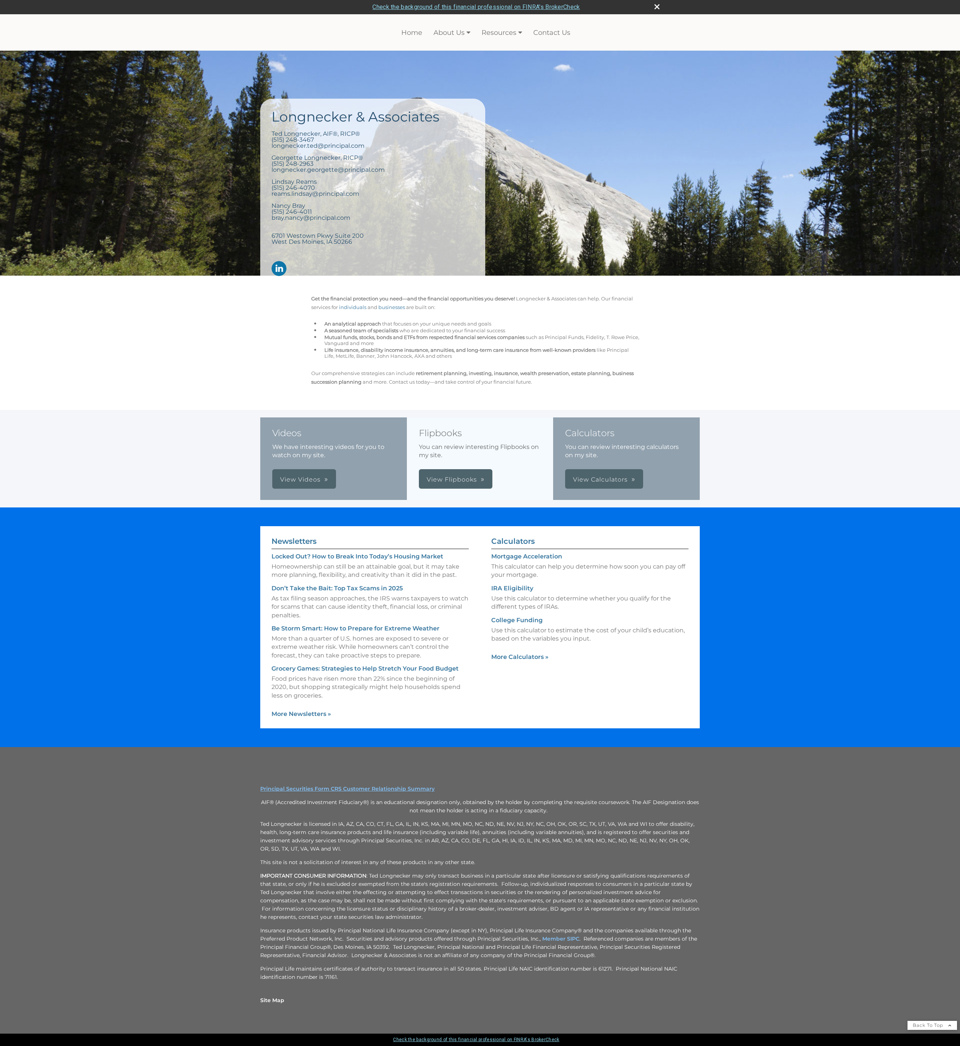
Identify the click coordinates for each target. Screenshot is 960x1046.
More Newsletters (301, 713)
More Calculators (520, 656)
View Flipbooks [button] (452, 479)
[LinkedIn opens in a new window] (279, 269)
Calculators (513, 541)
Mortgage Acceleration (526, 556)
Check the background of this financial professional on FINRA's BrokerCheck (476, 7)
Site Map (272, 1000)
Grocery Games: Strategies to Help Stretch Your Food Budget (365, 668)
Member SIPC (560, 938)
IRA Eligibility (512, 588)
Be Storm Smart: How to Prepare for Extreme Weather (356, 628)
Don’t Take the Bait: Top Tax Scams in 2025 (337, 588)
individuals (352, 307)
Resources (499, 33)
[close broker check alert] (657, 7)
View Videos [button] (300, 479)
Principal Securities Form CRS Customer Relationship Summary (347, 788)
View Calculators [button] (600, 479)
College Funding (517, 620)
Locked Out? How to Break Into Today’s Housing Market (357, 556)
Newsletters (294, 541)
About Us (449, 33)
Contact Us (551, 33)
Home (411, 33)
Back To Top (929, 1025)
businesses (391, 307)
